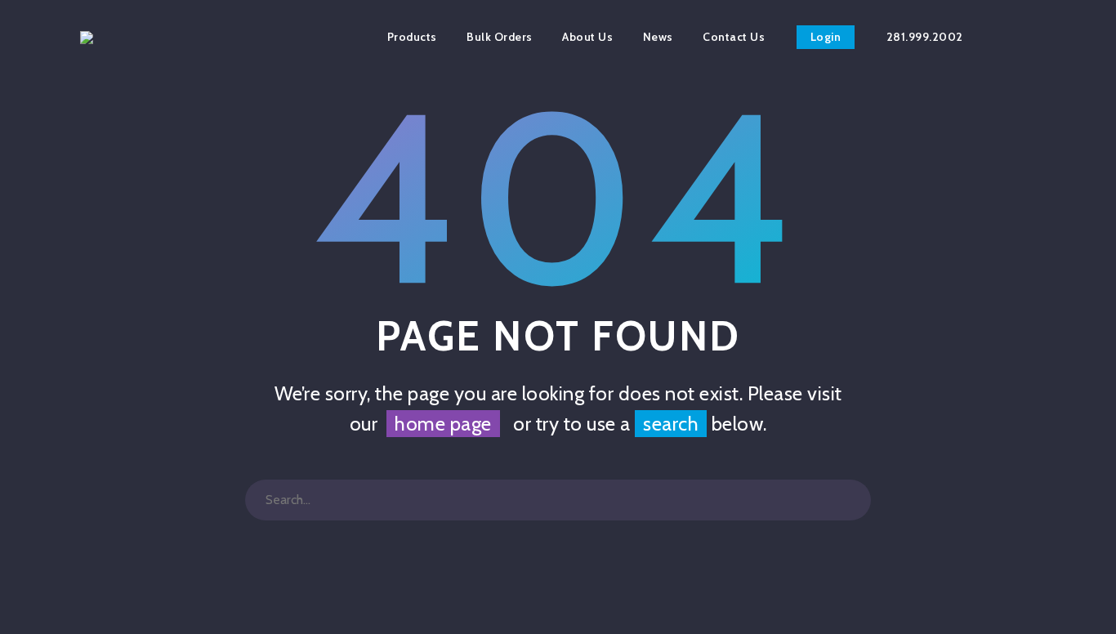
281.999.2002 (924, 36)
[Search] (850, 500)
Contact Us (734, 36)
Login (825, 36)
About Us (587, 36)
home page (443, 423)
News (658, 36)
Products (412, 36)
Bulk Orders (499, 36)
